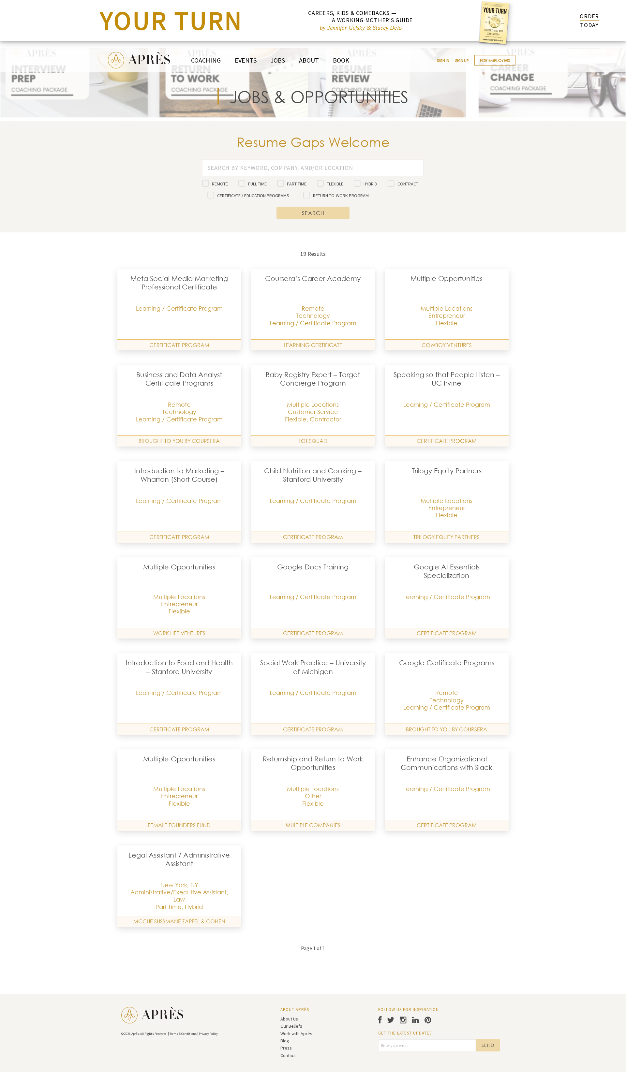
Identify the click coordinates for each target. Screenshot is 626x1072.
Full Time (257, 184)
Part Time (296, 184)
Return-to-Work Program (341, 195)
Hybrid (370, 184)
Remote (220, 184)
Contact (288, 1055)
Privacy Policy (208, 1034)
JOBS (278, 60)
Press (286, 1048)
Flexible (335, 184)
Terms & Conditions (183, 1034)
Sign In (443, 60)
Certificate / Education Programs (253, 195)
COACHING (206, 60)
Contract (407, 184)
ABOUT (309, 60)
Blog (284, 1041)
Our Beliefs (291, 1026)
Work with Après (296, 1033)
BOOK (341, 60)
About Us (289, 1019)
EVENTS (246, 60)
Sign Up (462, 60)
